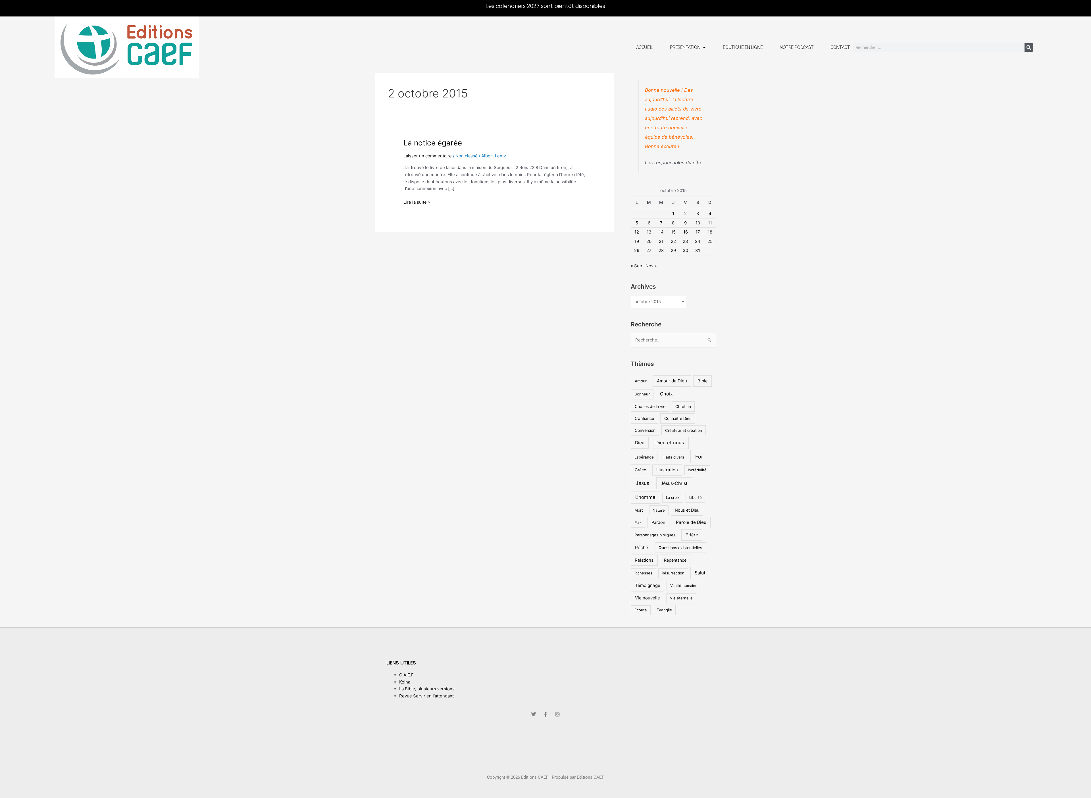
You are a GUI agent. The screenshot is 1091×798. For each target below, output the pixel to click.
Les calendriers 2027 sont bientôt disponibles (545, 6)
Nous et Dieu (687, 510)
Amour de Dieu (672, 381)
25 (710, 241)
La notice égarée (432, 142)
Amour (641, 381)
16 (685, 232)
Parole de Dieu (691, 522)
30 (685, 250)
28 (661, 250)
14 (661, 232)
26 (636, 250)
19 (636, 241)
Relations (644, 560)
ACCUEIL (644, 47)
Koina (404, 682)
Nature (659, 510)
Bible (703, 381)
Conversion (645, 430)
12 (636, 232)
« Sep (636, 265)
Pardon (658, 522)
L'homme (645, 497)
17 (698, 232)
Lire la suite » (416, 202)
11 (710, 223)
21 (661, 241)
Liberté (695, 497)
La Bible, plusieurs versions (427, 688)
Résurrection (673, 573)
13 (649, 232)
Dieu (639, 442)
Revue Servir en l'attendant (426, 696)
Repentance (675, 560)
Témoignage (647, 585)
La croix (673, 497)
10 (698, 223)
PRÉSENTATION (685, 47)
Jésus (642, 483)
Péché (641, 547)
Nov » (651, 265)
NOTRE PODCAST (796, 47)
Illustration (667, 469)
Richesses (643, 573)
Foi (698, 457)
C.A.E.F (406, 675)
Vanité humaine (684, 585)
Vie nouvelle (647, 598)
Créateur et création (683, 430)
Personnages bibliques (654, 535)
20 (648, 241)
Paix (638, 522)
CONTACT (840, 47)
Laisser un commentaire (427, 156)
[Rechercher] (1029, 47)
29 (673, 250)
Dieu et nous (669, 442)
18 (710, 232)
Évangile (664, 610)
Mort (638, 510)
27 (648, 250)
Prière (692, 534)
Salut (700, 573)
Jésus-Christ (674, 483)
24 (697, 241)
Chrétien (683, 406)
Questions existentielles (680, 547)
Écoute (640, 610)
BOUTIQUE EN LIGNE (743, 47)
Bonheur (642, 394)
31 (697, 250)
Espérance (644, 457)
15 (673, 232)
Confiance (644, 418)
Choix (666, 394)
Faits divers (673, 457)
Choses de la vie (650, 406)
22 (673, 241)
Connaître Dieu (678, 418)
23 (685, 241)
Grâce (640, 469)
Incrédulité (697, 470)
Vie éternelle (681, 598)
